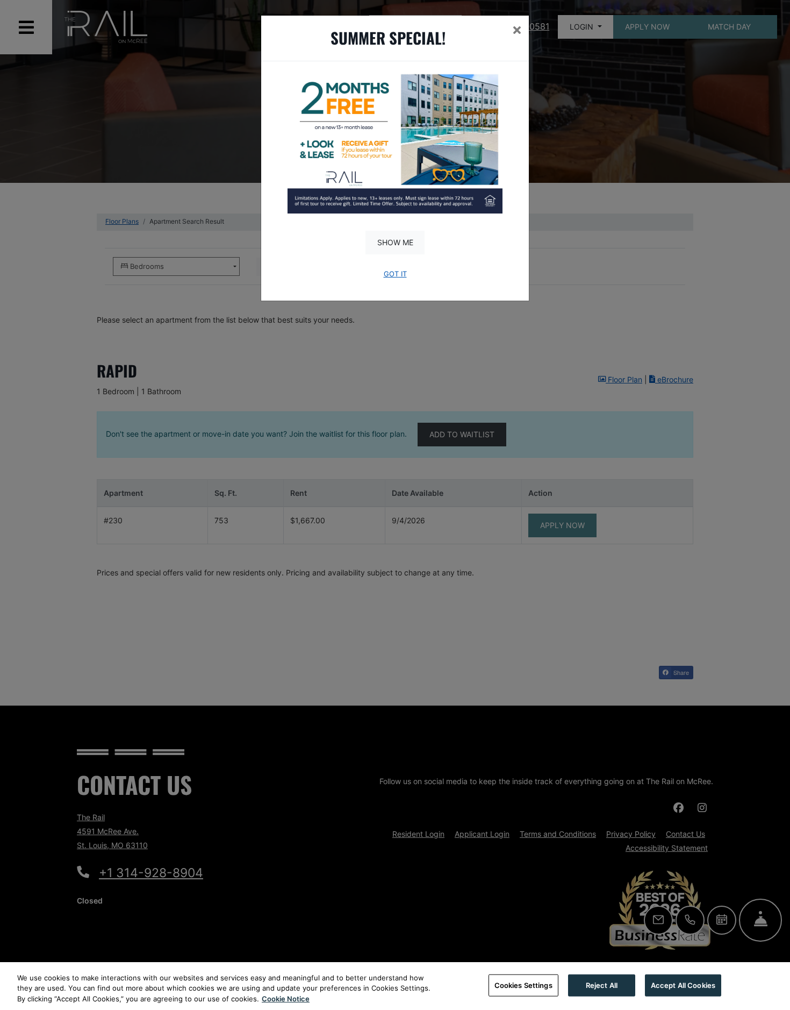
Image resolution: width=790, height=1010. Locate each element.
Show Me (395, 242)
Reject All (601, 984)
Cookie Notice (286, 998)
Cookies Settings (523, 984)
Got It (395, 274)
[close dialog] (517, 31)
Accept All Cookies (683, 984)
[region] (395, 986)
